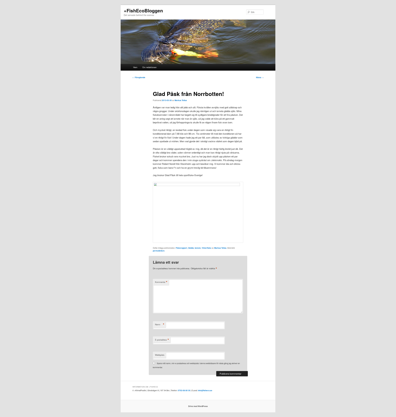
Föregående (138, 77)
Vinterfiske (206, 247)
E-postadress (162, 339)
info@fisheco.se (205, 390)
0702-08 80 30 (184, 390)
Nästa (260, 77)
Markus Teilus (181, 100)
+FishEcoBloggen (143, 10)
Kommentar (161, 282)
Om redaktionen (149, 67)
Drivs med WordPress (198, 406)
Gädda (191, 247)
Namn (159, 324)
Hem (135, 67)
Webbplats (159, 354)
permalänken (158, 250)
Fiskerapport (181, 247)
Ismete (198, 247)
